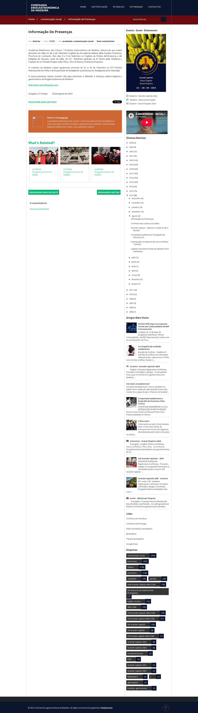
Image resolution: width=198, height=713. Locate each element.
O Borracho (143, 421)
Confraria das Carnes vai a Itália (145, 223)
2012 (131, 195)
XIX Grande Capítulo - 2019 (151, 458)
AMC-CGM (132, 607)
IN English (118, 6)
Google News (132, 544)
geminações (133, 682)
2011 (131, 290)
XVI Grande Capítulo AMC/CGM (141, 618)
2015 (131, 182)
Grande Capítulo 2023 (137, 671)
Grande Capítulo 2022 (137, 642)
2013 (131, 191)
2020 (131, 160)
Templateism (106, 707)
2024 (131, 142)
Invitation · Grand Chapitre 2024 (145, 441)
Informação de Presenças (142, 219)
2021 (131, 156)
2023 (131, 147)
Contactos (154, 6)
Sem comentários (106, 41)
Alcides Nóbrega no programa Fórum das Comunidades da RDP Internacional (153, 326)
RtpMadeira (133, 676)
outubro (135, 207)
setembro (136, 211)
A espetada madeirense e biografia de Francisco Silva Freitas (151, 401)
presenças (132, 561)
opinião (153, 578)
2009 (131, 298)
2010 (131, 294)
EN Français (136, 6)
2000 (131, 311)
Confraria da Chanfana (136, 518)
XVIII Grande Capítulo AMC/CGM (141, 584)
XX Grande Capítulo (136, 630)
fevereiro (136, 279)
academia (67, 41)
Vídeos (131, 567)
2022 (131, 151)
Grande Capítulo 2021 (137, 665)
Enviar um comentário (39, 208)
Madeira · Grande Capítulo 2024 (143, 96)
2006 (131, 307)
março (135, 275)
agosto (135, 216)
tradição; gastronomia (137, 688)
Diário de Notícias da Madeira (139, 528)
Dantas (36, 41)
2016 (131, 177)
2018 (131, 169)
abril (134, 270)
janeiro (135, 284)
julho (134, 257)
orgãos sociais (134, 601)
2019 (131, 164)
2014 (131, 186)
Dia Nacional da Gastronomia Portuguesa (140, 591)
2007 (131, 303)
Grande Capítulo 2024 (137, 647)
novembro (136, 202)
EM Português (99, 6)
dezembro (136, 198)
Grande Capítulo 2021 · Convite (153, 478)
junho (134, 262)
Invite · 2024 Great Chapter (143, 498)
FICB (129, 659)
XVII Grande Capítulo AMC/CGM (141, 613)
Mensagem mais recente (43, 192)
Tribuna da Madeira (135, 539)
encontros (132, 573)
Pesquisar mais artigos (42, 101)
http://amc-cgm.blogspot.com (43, 85)
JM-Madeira (131, 533)
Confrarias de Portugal (136, 523)
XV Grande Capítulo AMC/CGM (141, 636)
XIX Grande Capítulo (136, 624)
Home (83, 6)
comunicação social (51, 19)
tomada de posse (135, 653)
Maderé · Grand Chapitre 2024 (142, 103)
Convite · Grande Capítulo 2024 (145, 366)
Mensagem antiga (108, 192)
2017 (131, 173)
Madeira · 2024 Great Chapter (142, 100)
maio (134, 266)
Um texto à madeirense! (138, 384)
